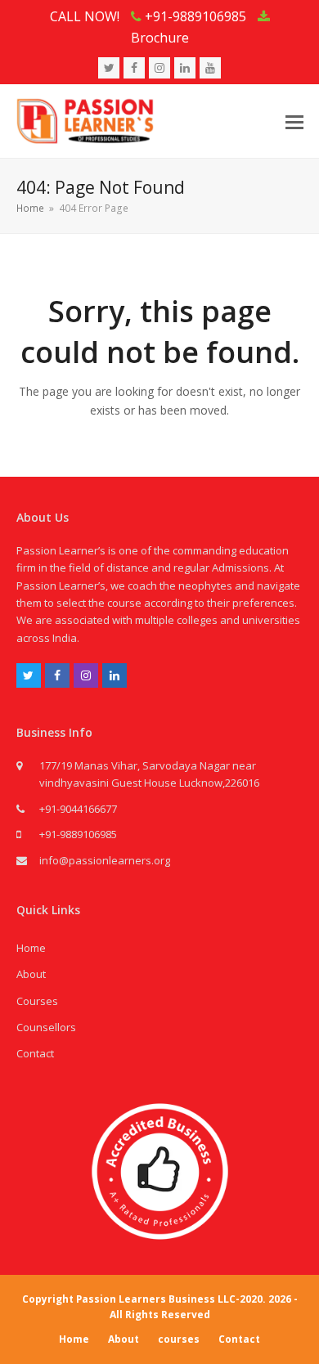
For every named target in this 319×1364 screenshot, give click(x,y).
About (31, 974)
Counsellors (46, 1027)
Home (31, 947)
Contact (35, 1053)
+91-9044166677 (78, 808)
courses (179, 1339)
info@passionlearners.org (104, 860)
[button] (294, 121)
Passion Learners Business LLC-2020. (171, 1299)
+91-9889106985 (78, 834)
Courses (37, 1001)
